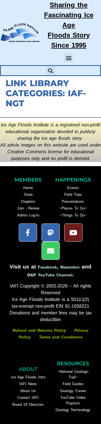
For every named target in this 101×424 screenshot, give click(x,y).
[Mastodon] (51, 232)
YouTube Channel (55, 275)
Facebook (47, 267)
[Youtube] (73, 232)
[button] (68, 57)
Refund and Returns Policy (40, 330)
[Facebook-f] (28, 232)
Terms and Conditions (60, 337)
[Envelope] (51, 251)
